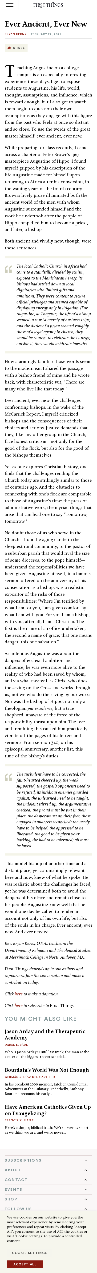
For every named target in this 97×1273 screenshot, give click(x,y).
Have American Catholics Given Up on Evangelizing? (48, 1110)
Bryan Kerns (15, 34)
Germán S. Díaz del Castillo (30, 1077)
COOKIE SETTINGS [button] (29, 1253)
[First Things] (48, 5)
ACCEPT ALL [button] (25, 1264)
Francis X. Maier (19, 1120)
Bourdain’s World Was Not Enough (47, 1070)
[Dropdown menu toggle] (48, 1160)
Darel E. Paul (16, 1044)
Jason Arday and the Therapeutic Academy (45, 1034)
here (19, 994)
